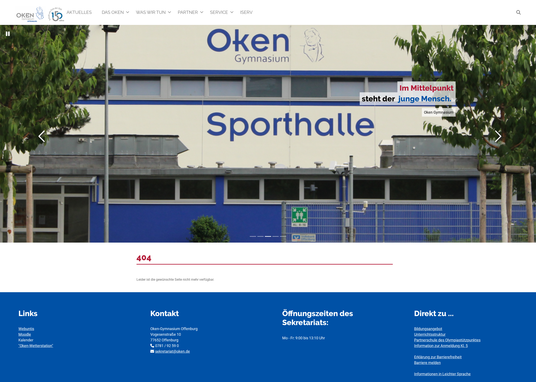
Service (219, 12)
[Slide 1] (253, 236)
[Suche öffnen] (516, 12)
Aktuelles (79, 12)
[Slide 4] (275, 236)
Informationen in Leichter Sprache (442, 374)
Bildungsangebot (428, 329)
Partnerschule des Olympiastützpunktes (447, 340)
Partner (188, 12)
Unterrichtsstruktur (430, 334)
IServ (246, 12)
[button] (7, 34)
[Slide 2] (260, 236)
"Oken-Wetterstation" (35, 345)
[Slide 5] (283, 236)
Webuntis (26, 329)
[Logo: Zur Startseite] (40, 14)
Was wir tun (151, 12)
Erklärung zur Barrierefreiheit (438, 357)
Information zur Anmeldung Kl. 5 (441, 345)
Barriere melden (427, 362)
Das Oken (113, 12)
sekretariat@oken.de (172, 351)
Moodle (24, 334)
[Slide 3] (268, 236)
